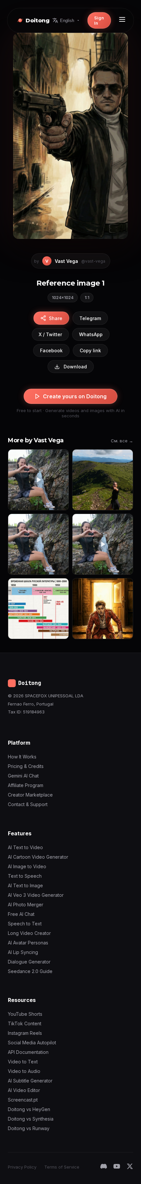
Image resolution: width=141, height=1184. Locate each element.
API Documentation (28, 1052)
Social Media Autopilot (32, 1042)
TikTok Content (24, 1023)
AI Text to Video (25, 847)
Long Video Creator (29, 933)
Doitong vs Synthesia (30, 1119)
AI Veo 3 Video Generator (36, 895)
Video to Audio (24, 1071)
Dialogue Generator (29, 961)
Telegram (90, 318)
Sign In (99, 20)
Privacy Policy (22, 1167)
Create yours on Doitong (75, 396)
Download (75, 366)
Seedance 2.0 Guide (30, 971)
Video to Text (23, 1061)
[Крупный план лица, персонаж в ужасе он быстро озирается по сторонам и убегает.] (102, 608)
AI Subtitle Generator (30, 1080)
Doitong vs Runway (29, 1128)
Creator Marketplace (30, 795)
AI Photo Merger (25, 904)
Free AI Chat (21, 914)
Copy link (90, 350)
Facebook (51, 350)
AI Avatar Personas (28, 942)
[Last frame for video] (102, 479)
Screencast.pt (23, 1100)
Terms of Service (61, 1167)
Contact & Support (28, 804)
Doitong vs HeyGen (29, 1109)
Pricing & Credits (26, 766)
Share (55, 318)
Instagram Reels (25, 1033)
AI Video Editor (24, 1090)
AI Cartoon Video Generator (38, 857)
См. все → (122, 440)
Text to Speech (25, 876)
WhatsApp (91, 334)
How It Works (22, 756)
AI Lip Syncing (23, 952)
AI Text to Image (25, 885)
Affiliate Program (25, 785)
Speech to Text (25, 923)
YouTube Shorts (25, 1014)
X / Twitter (50, 334)
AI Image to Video (27, 866)
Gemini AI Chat (23, 775)
